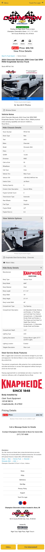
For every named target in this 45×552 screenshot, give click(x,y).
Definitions (22, 480)
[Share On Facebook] (20, 503)
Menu (6, 3)
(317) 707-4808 (32, 31)
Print (30, 43)
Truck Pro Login (22, 497)
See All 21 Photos (23, 105)
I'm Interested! (30, 547)
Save (22, 43)
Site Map (22, 484)
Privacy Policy (22, 488)
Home (22, 471)
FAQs (22, 475)
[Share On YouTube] (24, 503)
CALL (8, 547)
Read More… (6, 124)
